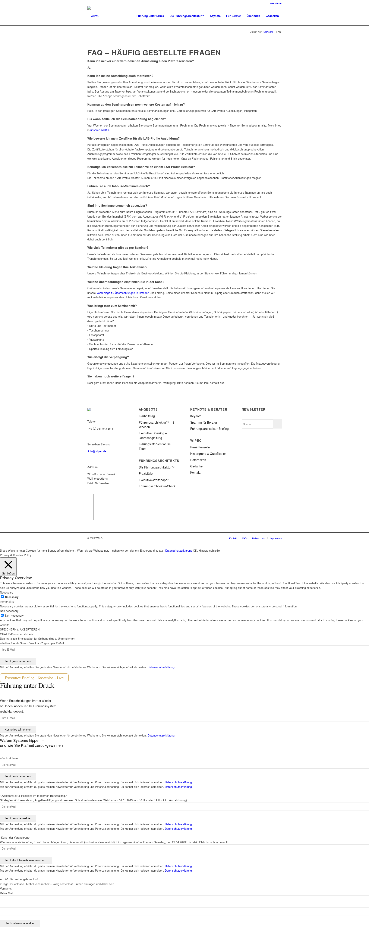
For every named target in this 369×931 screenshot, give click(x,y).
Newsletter (276, 3)
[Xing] (90, 510)
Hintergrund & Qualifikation (208, 453)
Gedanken (197, 466)
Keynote (195, 416)
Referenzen (198, 460)
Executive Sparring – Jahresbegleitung (153, 435)
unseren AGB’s (99, 130)
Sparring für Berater (203, 422)
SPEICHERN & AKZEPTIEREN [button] (20, 629)
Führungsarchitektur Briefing (209, 428)
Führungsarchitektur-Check (157, 486)
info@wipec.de (97, 451)
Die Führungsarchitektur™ (156, 467)
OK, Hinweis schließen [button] (207, 550)
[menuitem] (275, 3)
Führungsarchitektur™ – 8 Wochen (156, 424)
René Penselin (200, 447)
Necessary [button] (6, 592)
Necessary (12, 597)
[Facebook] (90, 497)
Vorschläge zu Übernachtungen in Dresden (123, 293)
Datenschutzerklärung (178, 550)
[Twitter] (90, 504)
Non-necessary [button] (9, 611)
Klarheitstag (147, 416)
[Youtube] (90, 516)
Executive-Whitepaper (153, 480)
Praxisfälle (146, 473)
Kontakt (195, 472)
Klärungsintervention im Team (155, 446)
